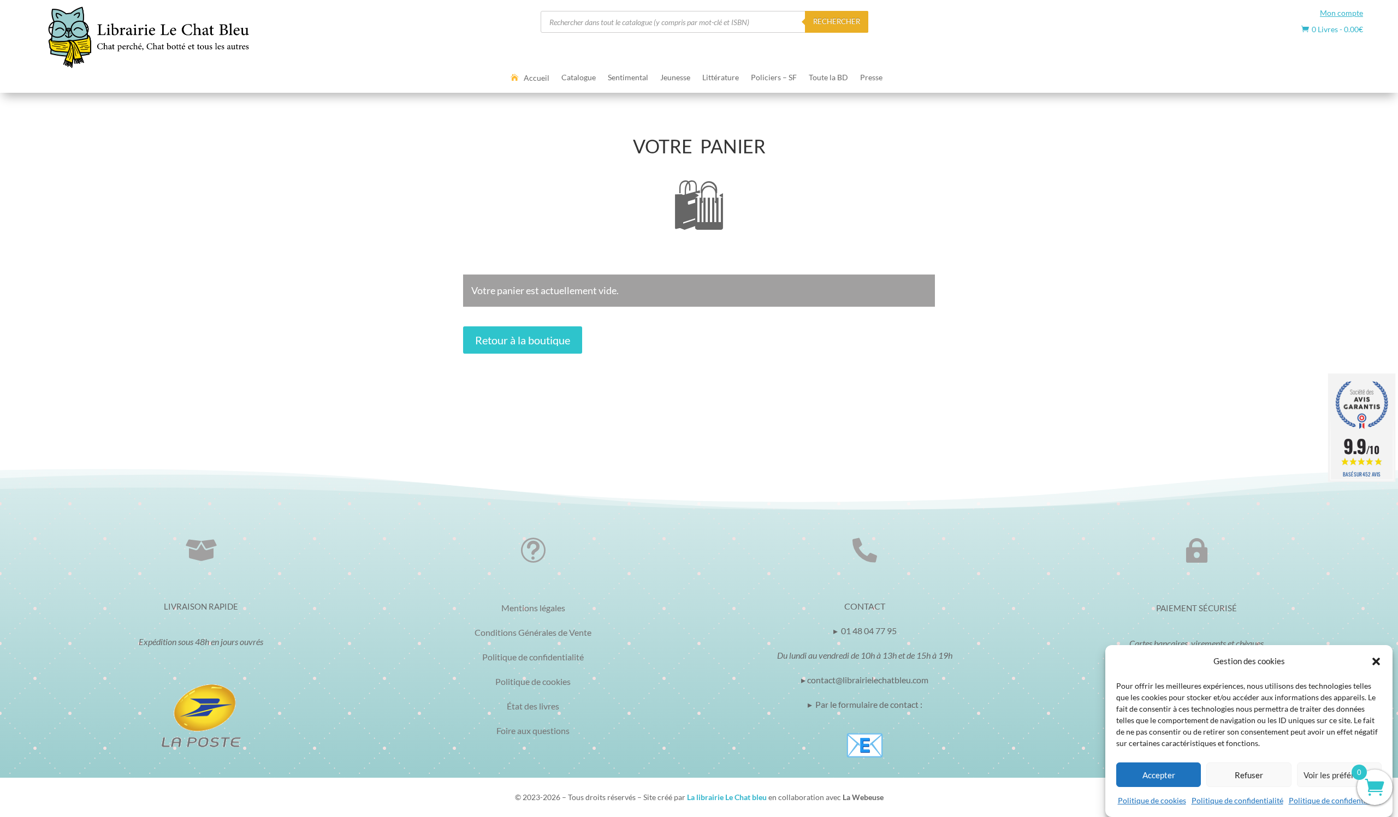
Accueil (536, 78)
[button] (1376, 661)
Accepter (1158, 775)
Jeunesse (675, 78)
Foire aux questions (533, 730)
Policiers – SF (774, 78)
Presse (871, 78)
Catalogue (578, 78)
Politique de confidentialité (1237, 800)
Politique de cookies (1152, 800)
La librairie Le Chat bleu (727, 797)
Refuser (1249, 775)
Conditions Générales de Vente (533, 632)
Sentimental (628, 78)
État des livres (533, 706)
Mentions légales (533, 608)
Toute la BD (828, 78)
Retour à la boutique (522, 340)
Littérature (720, 78)
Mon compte (1341, 12)
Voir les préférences (1339, 775)
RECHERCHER (836, 21)
